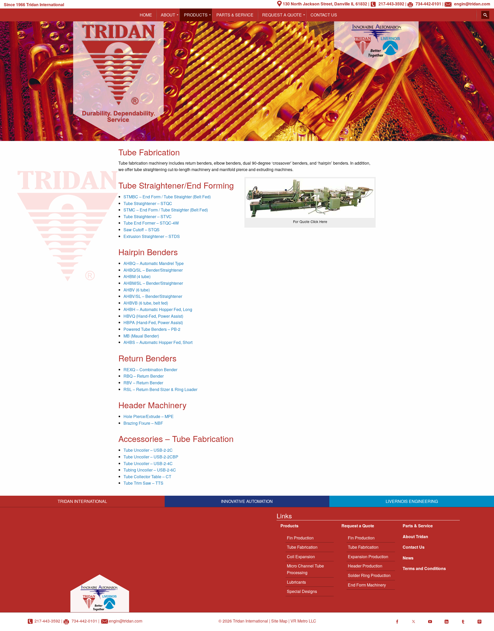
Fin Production (300, 538)
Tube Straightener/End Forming (176, 185)
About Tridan (415, 536)
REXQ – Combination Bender (150, 369)
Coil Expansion (301, 556)
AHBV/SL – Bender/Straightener (152, 296)
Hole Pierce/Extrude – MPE (148, 416)
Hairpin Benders (148, 251)
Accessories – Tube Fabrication (176, 438)
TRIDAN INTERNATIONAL (82, 501)
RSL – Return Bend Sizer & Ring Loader (160, 389)
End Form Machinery (367, 585)
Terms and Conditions (424, 568)
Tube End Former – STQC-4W (151, 223)
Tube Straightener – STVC (147, 216)
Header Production (365, 566)
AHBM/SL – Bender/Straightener (153, 283)
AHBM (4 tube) (137, 276)
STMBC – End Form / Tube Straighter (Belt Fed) (167, 197)
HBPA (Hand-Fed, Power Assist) (153, 322)
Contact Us (414, 547)
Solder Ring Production (369, 575)
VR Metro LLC (303, 621)
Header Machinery (152, 405)
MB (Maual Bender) (141, 336)
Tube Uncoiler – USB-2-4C (148, 463)
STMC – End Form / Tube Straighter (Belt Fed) (165, 210)
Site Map (279, 621)
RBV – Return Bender (143, 383)
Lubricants (296, 582)
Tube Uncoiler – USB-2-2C (148, 450)
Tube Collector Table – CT (147, 476)
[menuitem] (145, 14)
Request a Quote (357, 526)
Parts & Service (418, 526)
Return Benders (147, 358)
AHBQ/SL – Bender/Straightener (153, 270)
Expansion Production (368, 556)
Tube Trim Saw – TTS (143, 483)
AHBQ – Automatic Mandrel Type (153, 263)
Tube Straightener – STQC (147, 203)
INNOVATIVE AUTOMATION (247, 501)
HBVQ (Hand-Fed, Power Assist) (153, 316)
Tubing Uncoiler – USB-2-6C (149, 470)
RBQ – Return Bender (143, 376)
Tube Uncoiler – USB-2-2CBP (150, 457)
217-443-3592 (47, 621)
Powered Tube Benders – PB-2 (151, 329)
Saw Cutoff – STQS (141, 230)
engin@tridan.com (125, 621)
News (408, 558)
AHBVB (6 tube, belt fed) (145, 303)
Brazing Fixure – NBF (143, 423)
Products (289, 526)
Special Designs (302, 591)
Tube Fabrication (302, 547)
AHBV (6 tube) (136, 290)
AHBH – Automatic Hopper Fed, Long (157, 309)
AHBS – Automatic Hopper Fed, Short (157, 342)
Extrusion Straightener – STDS (151, 236)
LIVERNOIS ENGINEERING (412, 501)
